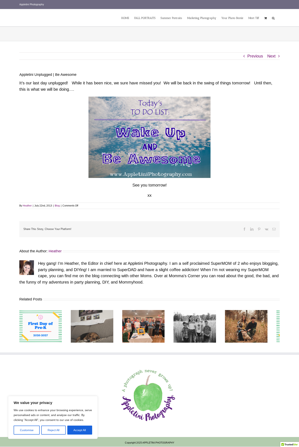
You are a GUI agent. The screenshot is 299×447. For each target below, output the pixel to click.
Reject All (53, 430)
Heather (27, 205)
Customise (27, 430)
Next (271, 56)
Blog (57, 205)
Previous (255, 56)
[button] (273, 17)
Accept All (79, 430)
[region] (53, 417)
